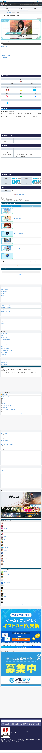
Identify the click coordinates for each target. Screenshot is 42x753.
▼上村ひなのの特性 (4, 57)
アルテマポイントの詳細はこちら (21, 647)
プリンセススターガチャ (4, 309)
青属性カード (3, 323)
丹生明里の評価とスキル (4, 394)
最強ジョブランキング (4, 293)
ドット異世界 (5, 550)
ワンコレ (4, 555)
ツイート (8, 261)
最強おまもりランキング (4, 295)
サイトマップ (13, 740)
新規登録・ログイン (4, 470)
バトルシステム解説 (4, 344)
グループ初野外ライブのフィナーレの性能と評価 (8, 409)
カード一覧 (35, 6)
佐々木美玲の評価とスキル (5, 396)
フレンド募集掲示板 (4, 362)
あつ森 (4, 590)
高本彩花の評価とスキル (4, 398)
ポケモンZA (4, 585)
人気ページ (31, 206)
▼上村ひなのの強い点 (4, 48)
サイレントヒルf (5, 593)
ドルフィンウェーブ (6, 525)
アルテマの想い (14, 739)
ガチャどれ (35, 8)
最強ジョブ (7, 6)
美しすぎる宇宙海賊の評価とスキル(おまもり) (7, 411)
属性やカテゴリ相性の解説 (5, 337)
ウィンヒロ (4, 539)
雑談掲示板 (2, 360)
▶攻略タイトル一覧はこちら (21, 604)
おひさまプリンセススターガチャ (6, 311)
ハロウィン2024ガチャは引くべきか (6, 305)
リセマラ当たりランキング (5, 289)
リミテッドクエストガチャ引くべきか (6, 307)
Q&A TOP (2, 468)
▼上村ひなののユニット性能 (5, 55)
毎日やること (7, 10)
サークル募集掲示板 (4, 364)
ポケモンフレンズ (5, 547)
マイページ (2, 472)
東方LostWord (5, 561)
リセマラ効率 (21, 10)
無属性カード (3, 328)
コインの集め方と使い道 (4, 352)
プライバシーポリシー (12, 741)
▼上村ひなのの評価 (4, 46)
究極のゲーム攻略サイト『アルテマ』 (6, 739)
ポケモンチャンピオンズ (6, 574)
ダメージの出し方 (3, 335)
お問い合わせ (8, 740)
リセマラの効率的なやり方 (5, 291)
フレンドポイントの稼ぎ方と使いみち (6, 350)
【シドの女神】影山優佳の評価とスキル (7, 444)
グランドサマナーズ (6, 558)
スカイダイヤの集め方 (4, 333)
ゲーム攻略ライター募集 (4, 741)
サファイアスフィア (6, 522)
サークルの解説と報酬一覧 (5, 348)
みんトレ (4, 533)
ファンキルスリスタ (6, 528)
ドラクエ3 (4, 596)
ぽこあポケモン (5, 571)
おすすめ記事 (11, 206)
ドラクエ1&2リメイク (6, 579)
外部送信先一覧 (18, 741)
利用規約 (38, 739)
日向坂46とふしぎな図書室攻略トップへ (22, 194)
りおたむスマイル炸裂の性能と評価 (6, 405)
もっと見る (21, 413)
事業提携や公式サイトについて (31, 739)
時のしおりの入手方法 (4, 346)
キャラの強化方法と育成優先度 (5, 339)
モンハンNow (5, 544)
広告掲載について (3, 740)
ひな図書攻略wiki (7, 4)
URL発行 (21, 261)
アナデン (4, 536)
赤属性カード (3, 325)
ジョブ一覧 (7, 8)
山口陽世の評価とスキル (4, 403)
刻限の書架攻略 (3, 354)
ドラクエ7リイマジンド (6, 582)
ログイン (40, 1)
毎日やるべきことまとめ (4, 297)
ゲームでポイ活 (35, 1)
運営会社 (18, 740)
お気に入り (35, 261)
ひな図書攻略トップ (4, 287)
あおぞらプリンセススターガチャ (6, 313)
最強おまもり (21, 6)
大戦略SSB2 (5, 601)
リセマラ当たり (21, 8)
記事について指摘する (21, 265)
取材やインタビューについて (22, 739)
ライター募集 (22, 740)
